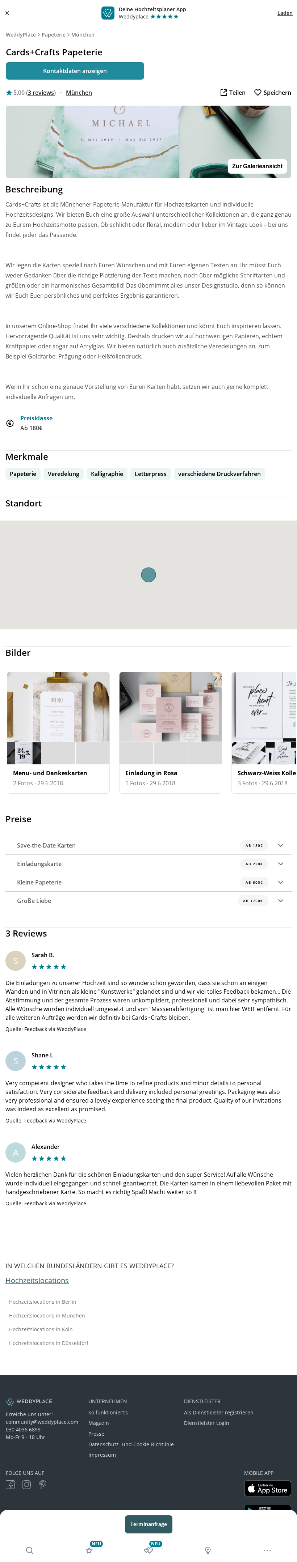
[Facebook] (10, 1485)
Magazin (98, 1422)
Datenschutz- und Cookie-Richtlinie (131, 1444)
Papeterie (54, 34)
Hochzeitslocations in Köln (41, 1329)
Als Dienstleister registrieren (219, 1412)
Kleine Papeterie (140, 882)
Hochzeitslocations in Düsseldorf (48, 1343)
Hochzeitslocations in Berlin (42, 1302)
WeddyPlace (21, 34)
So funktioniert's (108, 1412)
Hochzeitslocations (37, 1280)
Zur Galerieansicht (257, 166)
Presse (96, 1433)
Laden (285, 12)
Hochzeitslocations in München (47, 1315)
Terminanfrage (148, 1524)
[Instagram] (26, 1485)
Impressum (102, 1454)
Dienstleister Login (206, 1422)
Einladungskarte (140, 864)
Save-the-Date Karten (140, 845)
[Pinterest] (42, 1485)
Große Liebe (140, 901)
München (83, 34)
